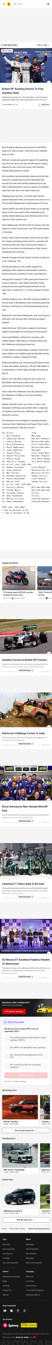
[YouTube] (5, 1310)
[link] (20, 1107)
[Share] (49, 83)
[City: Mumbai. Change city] (48, 4)
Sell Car (6, 1295)
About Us (29, 1277)
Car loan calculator (10, 1263)
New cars (6, 1244)
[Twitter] (24, 1310)
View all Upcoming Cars (24, 1130)
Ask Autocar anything (11, 1277)
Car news (6, 1258)
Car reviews (7, 1254)
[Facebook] (18, 1310)
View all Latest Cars (24, 1220)
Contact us (7, 1290)
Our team (30, 1281)
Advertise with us (33, 1295)
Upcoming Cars (9, 1249)
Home (4, 1229)
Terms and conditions (35, 1290)
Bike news (30, 1258)
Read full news (25, 670)
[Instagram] (11, 1310)
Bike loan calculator (34, 1263)
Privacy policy (31, 1286)
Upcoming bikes (32, 1249)
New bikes (30, 1244)
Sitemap (6, 1286)
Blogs (5, 1281)
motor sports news (17, 1229)
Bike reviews (31, 1254)
